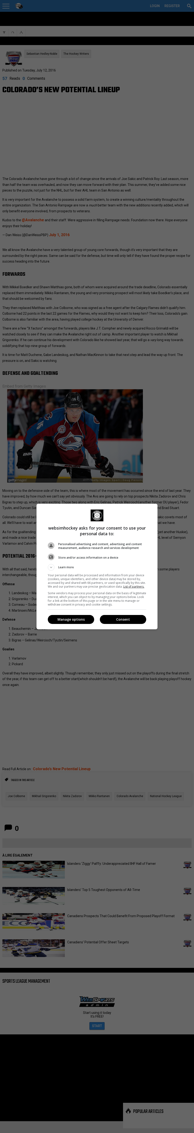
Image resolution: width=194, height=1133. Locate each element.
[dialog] (97, 566)
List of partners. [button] (133, 587)
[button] (97, 567)
